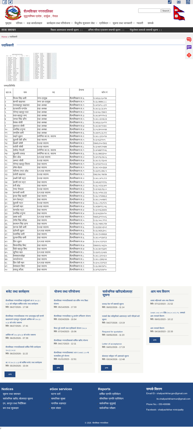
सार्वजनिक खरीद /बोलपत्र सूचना (18, 398)
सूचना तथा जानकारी (122, 23)
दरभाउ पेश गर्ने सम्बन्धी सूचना (113, 304)
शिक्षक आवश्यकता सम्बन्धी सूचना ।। (63, 30)
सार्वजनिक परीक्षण (107, 408)
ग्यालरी (140, 23)
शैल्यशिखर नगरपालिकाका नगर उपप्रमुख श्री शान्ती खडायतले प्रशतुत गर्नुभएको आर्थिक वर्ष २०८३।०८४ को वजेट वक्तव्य (25, 319)
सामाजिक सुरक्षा (58, 398)
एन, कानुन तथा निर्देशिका (14, 403)
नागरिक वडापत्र (58, 403)
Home (4, 37)
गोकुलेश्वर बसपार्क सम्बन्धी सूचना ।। (142, 30)
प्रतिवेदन (103, 23)
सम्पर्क (150, 23)
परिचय (19, 23)
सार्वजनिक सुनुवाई (107, 403)
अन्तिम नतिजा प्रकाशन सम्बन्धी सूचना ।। (102, 30)
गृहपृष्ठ (8, 23)
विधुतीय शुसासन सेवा (85, 23)
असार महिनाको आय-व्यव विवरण (162, 300)
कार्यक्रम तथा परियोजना (58, 23)
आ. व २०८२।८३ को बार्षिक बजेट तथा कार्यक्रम (24, 362)
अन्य (10, 374)
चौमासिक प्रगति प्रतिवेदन (111, 398)
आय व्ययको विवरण (157, 328)
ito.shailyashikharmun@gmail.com (173, 399)
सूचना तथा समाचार (12, 394)
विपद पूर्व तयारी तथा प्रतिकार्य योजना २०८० (70, 328)
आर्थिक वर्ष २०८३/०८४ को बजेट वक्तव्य (21, 335)
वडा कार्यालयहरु (34, 23)
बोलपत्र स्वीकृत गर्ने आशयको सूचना (115, 356)
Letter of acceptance (112, 344)
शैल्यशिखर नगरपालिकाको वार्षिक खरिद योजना (71, 340)
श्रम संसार (56, 408)
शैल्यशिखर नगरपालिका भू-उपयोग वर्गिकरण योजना (72, 316)
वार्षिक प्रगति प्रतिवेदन (110, 394)
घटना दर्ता (55, 394)
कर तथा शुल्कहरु (11, 408)
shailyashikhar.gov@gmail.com (172, 393)
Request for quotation (112, 331)
